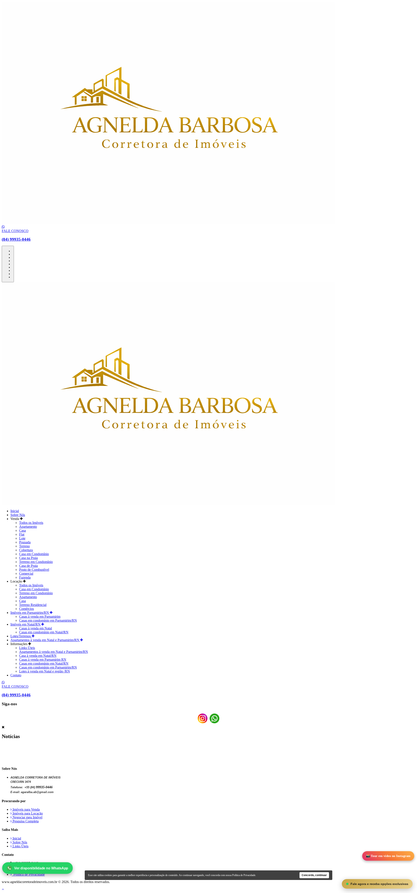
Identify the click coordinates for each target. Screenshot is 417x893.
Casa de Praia (28, 566)
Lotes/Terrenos (21, 636)
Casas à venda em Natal (35, 628)
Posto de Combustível (34, 569)
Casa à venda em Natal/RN (37, 655)
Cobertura (26, 550)
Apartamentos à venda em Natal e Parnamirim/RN (45, 640)
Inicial (14, 511)
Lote (22, 538)
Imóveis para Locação (27, 813)
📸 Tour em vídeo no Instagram (388, 856)
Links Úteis (27, 648)
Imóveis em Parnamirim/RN (30, 612)
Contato (15, 675)
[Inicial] (168, 223)
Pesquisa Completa (25, 821)
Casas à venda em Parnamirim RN (42, 659)
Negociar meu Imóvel (27, 817)
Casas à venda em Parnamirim (39, 616)
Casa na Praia (28, 558)
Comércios (26, 609)
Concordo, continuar (314, 875)
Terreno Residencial (32, 605)
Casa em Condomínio (34, 554)
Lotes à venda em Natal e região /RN (44, 671)
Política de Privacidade (28, 874)
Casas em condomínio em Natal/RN (43, 632)
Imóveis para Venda (26, 809)
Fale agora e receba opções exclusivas (379, 884)
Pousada (25, 542)
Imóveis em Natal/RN (25, 624)
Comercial (26, 573)
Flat (21, 534)
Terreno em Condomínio (36, 562)
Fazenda (25, 577)
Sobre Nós (17, 515)
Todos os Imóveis (31, 523)
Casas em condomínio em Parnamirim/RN (48, 620)
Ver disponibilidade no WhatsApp (40, 868)
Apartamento (28, 526)
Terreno (24, 546)
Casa (22, 530)
